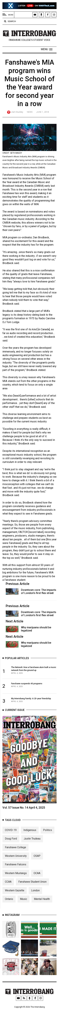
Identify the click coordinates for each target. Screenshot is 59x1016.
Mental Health (42, 899)
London (35, 890)
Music (23, 899)
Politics (47, 830)
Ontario (9, 899)
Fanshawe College (15, 847)
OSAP (37, 855)
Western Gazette (14, 890)
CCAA (8, 881)
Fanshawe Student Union (32, 881)
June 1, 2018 (42, 112)
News (29, 112)
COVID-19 (11, 830)
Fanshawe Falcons (15, 864)
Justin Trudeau (32, 838)
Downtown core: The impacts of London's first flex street (38, 591)
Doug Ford (11, 838)
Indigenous (29, 830)
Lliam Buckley (17, 112)
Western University (16, 855)
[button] (46, 49)
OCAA (37, 873)
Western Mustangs (16, 873)
